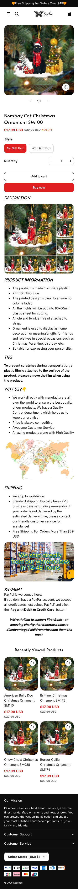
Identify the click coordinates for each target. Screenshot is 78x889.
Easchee (17, 882)
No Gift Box (15, 148)
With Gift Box (41, 148)
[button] (8, 14)
